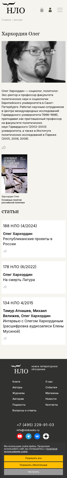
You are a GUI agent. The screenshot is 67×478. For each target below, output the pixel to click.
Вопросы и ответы (24, 410)
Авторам (18, 398)
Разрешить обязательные (33, 465)
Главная (6, 19)
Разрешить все (33, 458)
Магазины (52, 393)
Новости (51, 398)
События (51, 387)
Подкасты (18, 404)
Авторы (18, 19)
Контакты (51, 404)
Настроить (33, 471)
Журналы (18, 393)
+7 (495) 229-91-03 (35, 425)
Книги (16, 381)
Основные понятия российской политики (13, 201)
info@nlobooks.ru (28, 430)
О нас (49, 381)
